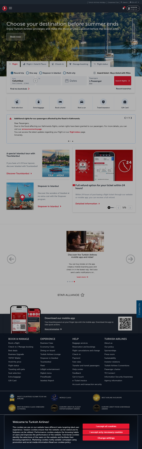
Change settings (106, 438)
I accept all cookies (106, 426)
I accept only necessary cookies (106, 432)
